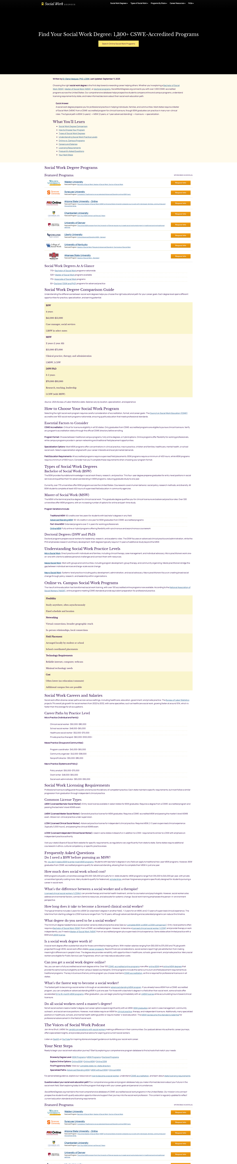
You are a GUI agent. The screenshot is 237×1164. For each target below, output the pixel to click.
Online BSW (77, 1061)
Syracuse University (74, 191)
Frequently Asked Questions (71, 151)
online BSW (154, 966)
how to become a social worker (105, 1075)
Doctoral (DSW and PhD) (65, 283)
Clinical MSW (115, 1070)
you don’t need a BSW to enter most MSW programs (71, 861)
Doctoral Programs (110, 1057)
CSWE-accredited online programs (123, 966)
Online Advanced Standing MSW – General (91, 237)
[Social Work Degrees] (58, 4)
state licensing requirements (177, 1075)
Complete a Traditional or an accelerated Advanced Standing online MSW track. (104, 194)
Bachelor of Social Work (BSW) (66, 928)
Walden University (73, 181)
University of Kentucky (76, 244)
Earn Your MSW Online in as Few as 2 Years (91, 216)
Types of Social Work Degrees (72, 133)
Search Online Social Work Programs (118, 43)
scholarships (115, 879)
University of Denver (74, 222)
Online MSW (55, 528)
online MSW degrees (172, 966)
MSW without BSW (99, 1070)
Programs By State (158, 3)
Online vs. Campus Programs (72, 140)
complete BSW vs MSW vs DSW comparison (146, 924)
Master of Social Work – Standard (88, 258)
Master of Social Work (64, 274)
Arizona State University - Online (81, 201)
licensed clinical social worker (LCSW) (149, 928)
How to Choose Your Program (72, 130)
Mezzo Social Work (52, 563)
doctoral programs (102, 89)
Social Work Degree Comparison (73, 126)
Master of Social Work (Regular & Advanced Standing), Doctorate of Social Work (104, 247)
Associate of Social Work (65, 279)
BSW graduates (140, 1008)
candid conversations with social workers (87, 1029)
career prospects (96, 949)
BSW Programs (79, 1057)
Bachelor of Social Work (65, 270)
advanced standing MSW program (126, 987)
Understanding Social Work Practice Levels (78, 137)
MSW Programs (94, 1057)
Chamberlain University (76, 212)
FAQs (190, 3)
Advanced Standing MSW (61, 520)
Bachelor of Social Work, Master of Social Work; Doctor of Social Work (100, 184)
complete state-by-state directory (95, 1065)
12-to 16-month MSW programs (70, 994)
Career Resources (177, 3)
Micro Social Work (52, 553)
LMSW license (147, 994)
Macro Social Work (52, 572)
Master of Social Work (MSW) (78, 89)
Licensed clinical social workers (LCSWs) (62, 893)
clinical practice (125, 1011)
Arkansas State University (77, 255)
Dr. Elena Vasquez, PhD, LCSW (76, 78)
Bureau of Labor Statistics (177, 700)
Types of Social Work (139, 3)
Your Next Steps (66, 154)
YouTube (66, 1039)
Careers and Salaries (68, 144)
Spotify (56, 1039)
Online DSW (101, 1061)
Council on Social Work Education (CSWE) (169, 413)
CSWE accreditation (133, 973)
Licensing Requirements (70, 147)
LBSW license (59, 935)
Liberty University (73, 234)
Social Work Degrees (118, 3)
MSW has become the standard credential (160, 1014)
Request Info (180, 183)
